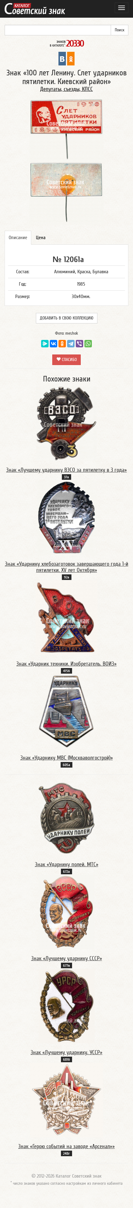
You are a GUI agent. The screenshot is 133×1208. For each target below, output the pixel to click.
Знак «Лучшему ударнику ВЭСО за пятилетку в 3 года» (66, 470)
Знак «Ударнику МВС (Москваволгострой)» (66, 758)
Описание (18, 237)
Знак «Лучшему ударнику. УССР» (66, 1052)
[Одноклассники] (62, 343)
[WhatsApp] (88, 343)
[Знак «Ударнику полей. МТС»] (66, 818)
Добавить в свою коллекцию (66, 318)
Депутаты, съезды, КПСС (66, 89)
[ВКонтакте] (53, 343)
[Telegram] (71, 343)
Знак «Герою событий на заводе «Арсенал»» (66, 1146)
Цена (40, 237)
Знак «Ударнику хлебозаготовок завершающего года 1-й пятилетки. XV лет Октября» (66, 567)
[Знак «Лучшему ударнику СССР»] (66, 912)
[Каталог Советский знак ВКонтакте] (62, 58)
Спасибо (69, 359)
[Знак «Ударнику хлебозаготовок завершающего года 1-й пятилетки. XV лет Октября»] (67, 517)
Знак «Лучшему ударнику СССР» (66, 958)
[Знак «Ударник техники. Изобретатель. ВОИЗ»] (66, 617)
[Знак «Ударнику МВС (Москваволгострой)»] (66, 711)
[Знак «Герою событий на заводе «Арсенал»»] (66, 1100)
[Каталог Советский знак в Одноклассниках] (71, 58)
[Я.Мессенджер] (45, 343)
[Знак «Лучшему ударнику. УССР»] (67, 1006)
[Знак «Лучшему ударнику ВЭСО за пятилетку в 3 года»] (66, 423)
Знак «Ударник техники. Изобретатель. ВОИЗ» (66, 664)
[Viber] (79, 343)
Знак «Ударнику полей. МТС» (66, 864)
